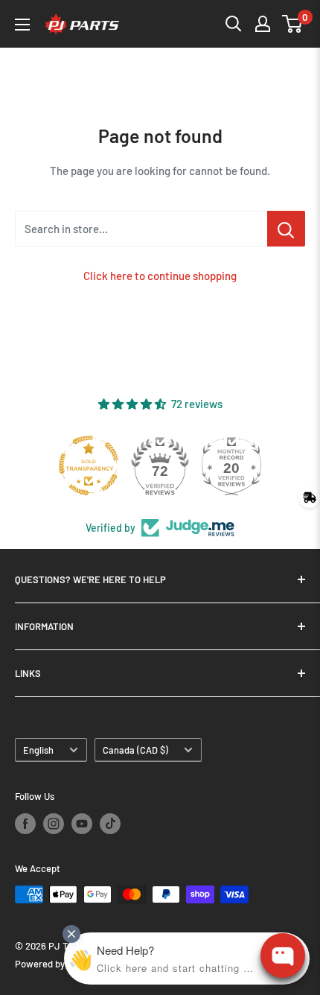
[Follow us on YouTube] (81, 823)
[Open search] (233, 24)
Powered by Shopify (57, 964)
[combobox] (141, 229)
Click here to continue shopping (160, 275)
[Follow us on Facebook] (25, 823)
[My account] (262, 24)
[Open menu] (22, 25)
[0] (293, 24)
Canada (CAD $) (135, 750)
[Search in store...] (286, 229)
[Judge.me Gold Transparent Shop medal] (88, 465)
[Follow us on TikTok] (110, 823)
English (38, 750)
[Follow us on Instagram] (53, 823)
